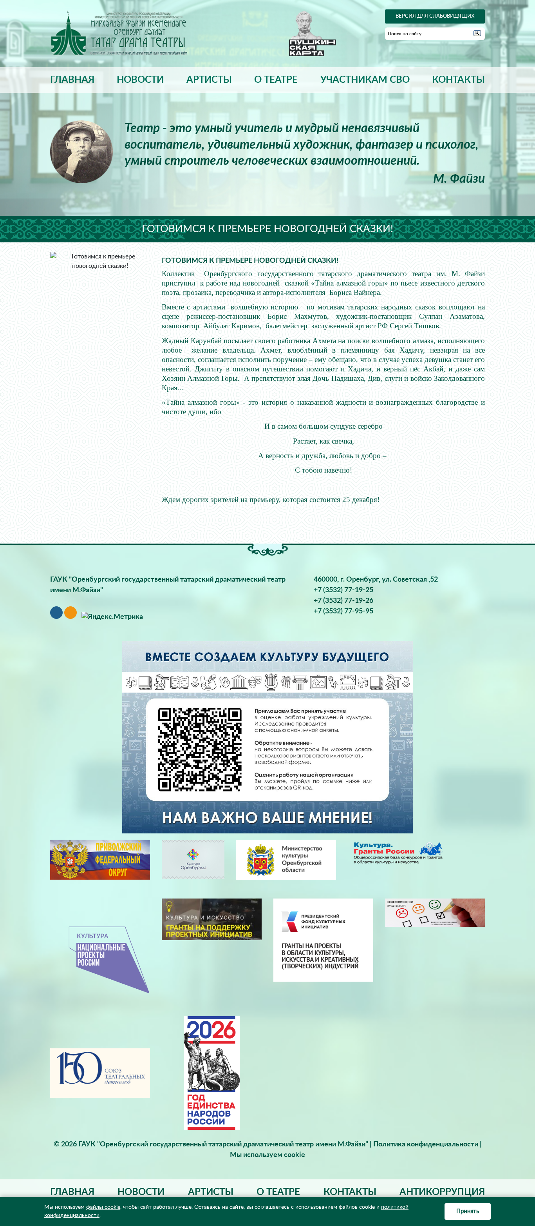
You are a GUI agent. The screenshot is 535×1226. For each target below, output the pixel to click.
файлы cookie (103, 1207)
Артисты (209, 80)
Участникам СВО (365, 80)
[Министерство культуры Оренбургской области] (286, 859)
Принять (467, 1211)
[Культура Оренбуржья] (193, 859)
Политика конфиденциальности (425, 1144)
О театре (276, 80)
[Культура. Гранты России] (398, 852)
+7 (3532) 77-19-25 (343, 590)
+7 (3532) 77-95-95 (343, 611)
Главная (72, 80)
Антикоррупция (442, 1192)
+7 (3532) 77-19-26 (343, 600)
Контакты (458, 80)
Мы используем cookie (267, 1155)
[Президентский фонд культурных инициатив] (323, 940)
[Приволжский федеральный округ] (100, 859)
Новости (140, 80)
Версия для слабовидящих (435, 16)
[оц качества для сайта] (435, 912)
